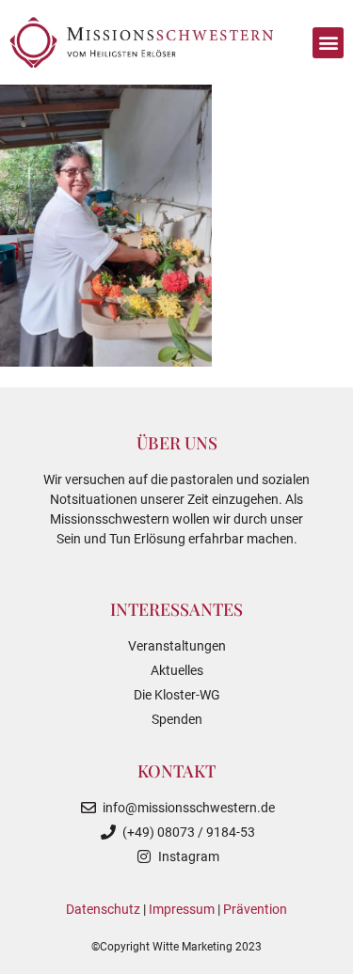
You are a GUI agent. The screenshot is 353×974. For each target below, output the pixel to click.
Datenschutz (103, 909)
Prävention (255, 909)
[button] (328, 42)
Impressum (182, 909)
